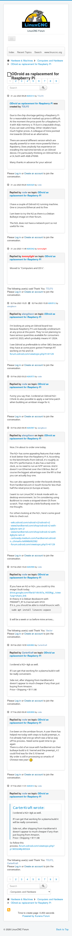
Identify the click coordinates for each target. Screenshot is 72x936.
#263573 (30, 376)
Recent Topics (24, 52)
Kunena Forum (42, 916)
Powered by (28, 916)
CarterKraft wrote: (29, 807)
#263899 (30, 712)
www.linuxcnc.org (53, 52)
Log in (18, 173)
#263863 (30, 645)
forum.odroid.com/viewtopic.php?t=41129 (32, 353)
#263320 (30, 184)
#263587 (30, 427)
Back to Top (62, 929)
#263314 (30, 95)
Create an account (33, 173)
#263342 (30, 248)
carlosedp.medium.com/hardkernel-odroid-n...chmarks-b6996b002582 (33, 539)
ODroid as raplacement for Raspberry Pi (31, 103)
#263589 (30, 566)
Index (11, 52)
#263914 (30, 785)
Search (38, 52)
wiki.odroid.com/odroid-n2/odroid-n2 (30, 522)
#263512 (52, 303)
